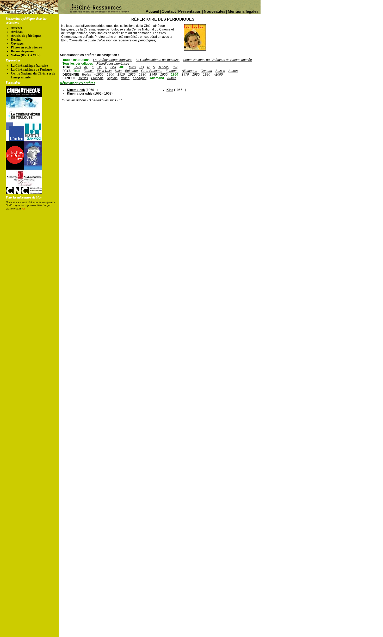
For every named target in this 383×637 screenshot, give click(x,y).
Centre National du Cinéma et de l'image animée (217, 60)
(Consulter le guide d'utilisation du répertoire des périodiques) (112, 40)
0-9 (175, 67)
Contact (169, 11)
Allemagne (189, 71)
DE (99, 67)
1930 (142, 74)
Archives (17, 32)
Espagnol (139, 78)
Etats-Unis (104, 71)
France (89, 71)
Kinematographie (79, 93)
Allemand (157, 78)
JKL (122, 67)
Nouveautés (214, 11)
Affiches (16, 28)
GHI (113, 67)
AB (86, 67)
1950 (164, 74)
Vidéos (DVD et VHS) (25, 55)
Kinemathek (76, 90)
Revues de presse (22, 51)
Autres (233, 71)
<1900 (98, 74)
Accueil (152, 11)
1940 (153, 74)
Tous (77, 67)
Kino (169, 90)
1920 (131, 74)
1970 (185, 74)
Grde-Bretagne (151, 71)
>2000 (218, 74)
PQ (141, 67)
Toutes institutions (76, 60)
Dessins (16, 39)
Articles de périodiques (26, 36)
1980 (196, 74)
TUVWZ (163, 67)
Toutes (86, 74)
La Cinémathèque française (29, 65)
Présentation (189, 11)
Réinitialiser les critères (77, 83)
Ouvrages (17, 43)
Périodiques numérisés (112, 63)
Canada (206, 71)
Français (97, 78)
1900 (110, 74)
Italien (125, 78)
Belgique (131, 71)
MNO (132, 67)
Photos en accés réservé (26, 47)
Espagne (172, 71)
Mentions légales (243, 11)
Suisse (220, 71)
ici (23, 208)
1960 (174, 74)
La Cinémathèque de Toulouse (31, 69)
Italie (118, 71)
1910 (121, 74)
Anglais (112, 78)
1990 (206, 74)
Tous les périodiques (78, 63)
